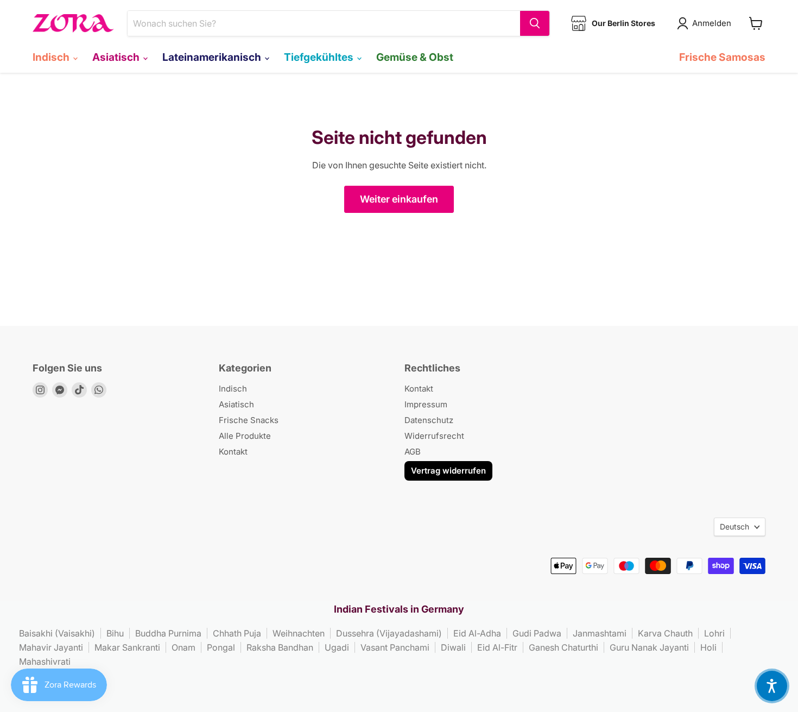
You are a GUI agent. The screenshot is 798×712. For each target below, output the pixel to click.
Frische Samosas (722, 57)
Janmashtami (599, 633)
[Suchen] (534, 23)
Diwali (453, 647)
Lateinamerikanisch (212, 57)
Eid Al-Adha (477, 633)
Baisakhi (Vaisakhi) (57, 633)
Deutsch (734, 526)
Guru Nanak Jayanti (649, 647)
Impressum (425, 404)
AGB (412, 451)
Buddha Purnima (168, 633)
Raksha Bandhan (279, 647)
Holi (708, 647)
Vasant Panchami (394, 647)
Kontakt (233, 451)
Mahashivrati (45, 661)
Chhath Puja (237, 633)
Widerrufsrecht (434, 436)
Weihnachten (299, 633)
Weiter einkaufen (399, 199)
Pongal (221, 647)
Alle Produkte (245, 436)
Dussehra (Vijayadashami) (389, 633)
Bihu (115, 633)
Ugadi (337, 647)
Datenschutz (428, 420)
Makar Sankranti (127, 647)
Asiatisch (117, 57)
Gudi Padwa (536, 633)
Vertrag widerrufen (448, 470)
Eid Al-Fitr (497, 647)
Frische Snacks (248, 420)
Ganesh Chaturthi (563, 647)
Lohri (714, 633)
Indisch (52, 57)
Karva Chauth (665, 633)
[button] (772, 686)
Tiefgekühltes (320, 57)
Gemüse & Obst (414, 57)
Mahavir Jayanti (51, 647)
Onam (183, 647)
